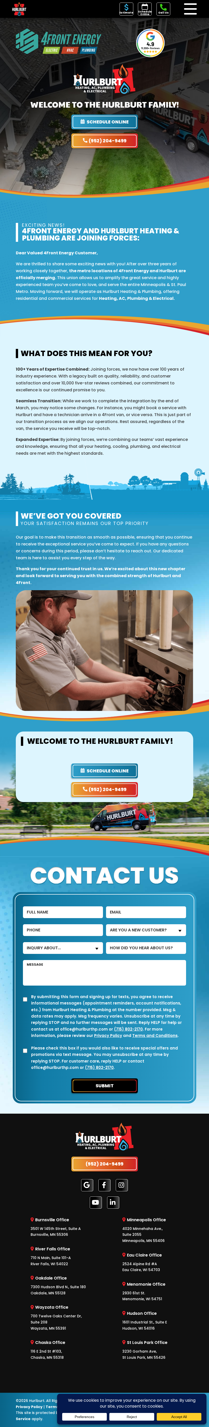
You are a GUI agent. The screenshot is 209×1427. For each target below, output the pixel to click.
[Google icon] (87, 1185)
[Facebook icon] (104, 1185)
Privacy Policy (108, 1035)
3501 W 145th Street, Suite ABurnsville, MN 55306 (56, 1227)
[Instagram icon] (122, 1185)
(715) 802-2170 (128, 1029)
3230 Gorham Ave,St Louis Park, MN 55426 (144, 1350)
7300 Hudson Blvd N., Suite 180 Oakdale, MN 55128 (58, 1285)
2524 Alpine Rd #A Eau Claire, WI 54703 (142, 1262)
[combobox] (146, 930)
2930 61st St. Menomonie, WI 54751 (143, 1291)
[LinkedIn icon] (113, 1202)
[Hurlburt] (19, 9)
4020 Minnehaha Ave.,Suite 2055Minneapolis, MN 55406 (144, 1230)
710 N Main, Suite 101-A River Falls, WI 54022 (51, 1256)
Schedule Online (144, 12)
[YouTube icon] (96, 1202)
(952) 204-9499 (107, 141)
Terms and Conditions (155, 1035)
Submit (105, 1085)
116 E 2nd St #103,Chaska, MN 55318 (48, 1350)
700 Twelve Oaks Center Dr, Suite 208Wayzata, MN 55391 (56, 1318)
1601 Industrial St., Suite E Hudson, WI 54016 (144, 1320)
